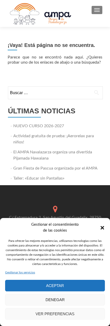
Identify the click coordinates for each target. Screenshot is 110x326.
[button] (102, 227)
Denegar (55, 300)
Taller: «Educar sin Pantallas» (38, 178)
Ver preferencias (55, 314)
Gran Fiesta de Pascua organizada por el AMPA (55, 168)
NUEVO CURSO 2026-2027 (38, 126)
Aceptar (55, 285)
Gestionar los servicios (20, 272)
